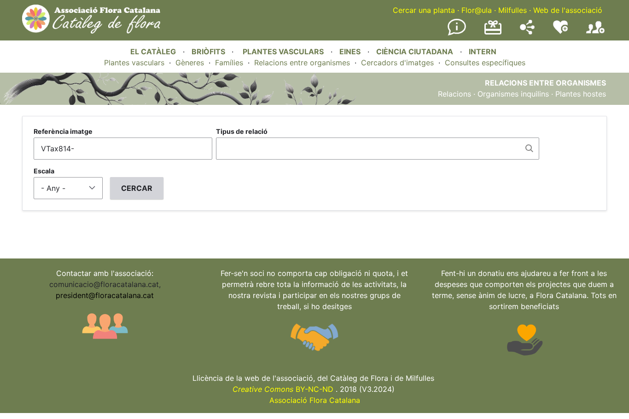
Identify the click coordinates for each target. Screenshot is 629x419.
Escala (44, 171)
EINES (350, 51)
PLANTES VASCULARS (283, 51)
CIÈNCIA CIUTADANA (414, 51)
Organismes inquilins (513, 93)
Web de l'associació (567, 10)
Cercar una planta (424, 10)
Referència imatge (63, 131)
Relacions (454, 93)
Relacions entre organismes (302, 62)
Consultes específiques (485, 62)
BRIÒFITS (209, 51)
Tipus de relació (242, 131)
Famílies (229, 62)
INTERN (482, 51)
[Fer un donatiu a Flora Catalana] (492, 33)
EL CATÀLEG (153, 51)
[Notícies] (457, 33)
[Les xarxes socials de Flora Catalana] (527, 31)
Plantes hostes (580, 93)
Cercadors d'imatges (397, 62)
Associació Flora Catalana (314, 400)
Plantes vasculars (134, 62)
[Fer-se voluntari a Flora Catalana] (560, 31)
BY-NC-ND (283, 389)
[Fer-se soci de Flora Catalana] (595, 33)
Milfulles (512, 10)
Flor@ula (476, 10)
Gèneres (189, 62)
